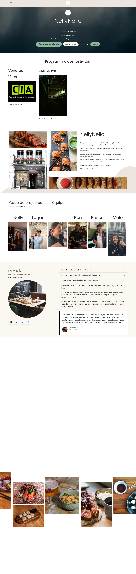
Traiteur (95, 44)
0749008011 (68, 27)
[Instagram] (28, 322)
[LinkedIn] (22, 322)
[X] (11, 322)
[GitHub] (16, 322)
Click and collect (71, 44)
